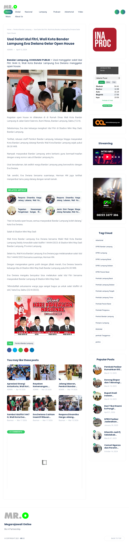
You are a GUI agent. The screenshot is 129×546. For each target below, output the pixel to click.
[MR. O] (10, 7)
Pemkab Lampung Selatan (105, 285)
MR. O (22, 538)
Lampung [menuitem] (43, 12)
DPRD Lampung (101, 253)
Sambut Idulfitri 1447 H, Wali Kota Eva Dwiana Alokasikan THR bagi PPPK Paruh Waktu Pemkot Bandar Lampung (18, 416)
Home (8, 12)
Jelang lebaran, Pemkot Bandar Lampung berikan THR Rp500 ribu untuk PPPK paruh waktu (70, 385)
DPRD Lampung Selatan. (104, 266)
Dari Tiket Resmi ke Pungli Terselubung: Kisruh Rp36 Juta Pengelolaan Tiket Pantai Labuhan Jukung (113, 407)
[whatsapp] (101, 12)
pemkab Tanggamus (103, 335)
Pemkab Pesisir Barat (103, 304)
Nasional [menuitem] (28, 12)
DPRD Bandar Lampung (104, 247)
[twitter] (97, 12)
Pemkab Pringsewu (102, 310)
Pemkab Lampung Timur (104, 297)
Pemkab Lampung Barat (104, 278)
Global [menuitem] (18, 12)
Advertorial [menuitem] (69, 12)
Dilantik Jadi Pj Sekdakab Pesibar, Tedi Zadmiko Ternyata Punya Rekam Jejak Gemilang (113, 433)
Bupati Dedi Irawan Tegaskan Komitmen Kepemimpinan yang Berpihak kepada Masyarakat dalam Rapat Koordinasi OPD (112, 394)
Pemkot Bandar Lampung (22, 29)
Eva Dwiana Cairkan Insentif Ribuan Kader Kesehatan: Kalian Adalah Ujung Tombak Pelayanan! (44, 416)
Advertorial (99, 240)
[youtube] (109, 12)
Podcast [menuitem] (56, 12)
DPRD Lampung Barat (103, 259)
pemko (98, 342)
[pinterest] (26, 350)
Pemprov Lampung (102, 323)
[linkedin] (32, 350)
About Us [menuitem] (19, 16)
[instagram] (105, 12)
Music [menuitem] (8, 16)
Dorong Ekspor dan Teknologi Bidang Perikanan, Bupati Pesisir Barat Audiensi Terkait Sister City (112, 381)
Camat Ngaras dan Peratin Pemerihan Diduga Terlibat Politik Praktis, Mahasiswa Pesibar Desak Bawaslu (112, 446)
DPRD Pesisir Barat (102, 272)
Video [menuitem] (80, 12)
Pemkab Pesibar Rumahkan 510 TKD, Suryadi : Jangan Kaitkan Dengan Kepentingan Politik (113, 368)
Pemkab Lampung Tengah (105, 291)
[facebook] (93, 12)
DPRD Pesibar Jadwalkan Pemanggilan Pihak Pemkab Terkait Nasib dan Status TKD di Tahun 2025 (112, 420)
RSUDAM (99, 329)
